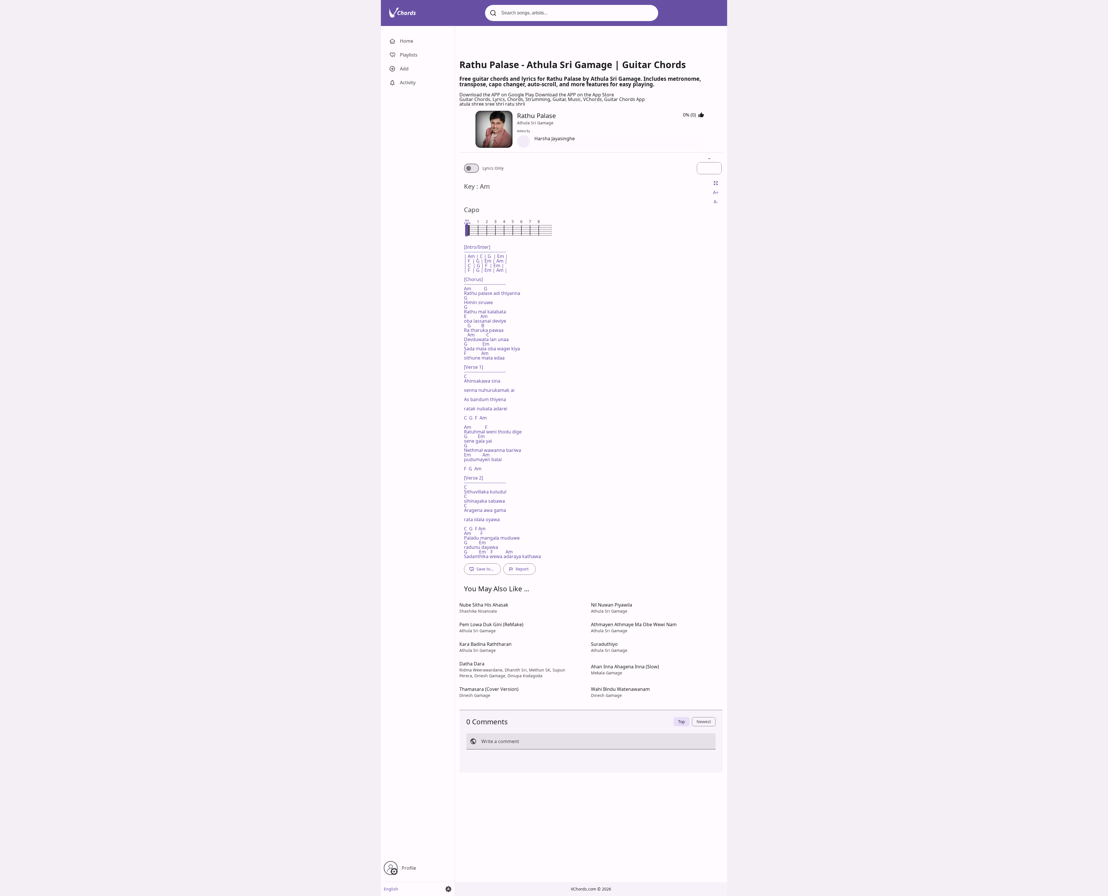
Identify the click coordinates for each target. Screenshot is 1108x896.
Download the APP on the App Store (574, 94)
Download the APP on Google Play (497, 94)
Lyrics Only (493, 168)
